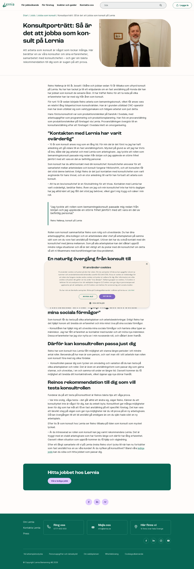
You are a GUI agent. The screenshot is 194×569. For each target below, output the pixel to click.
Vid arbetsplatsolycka (33, 554)
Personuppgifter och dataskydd (63, 554)
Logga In (184, 5)
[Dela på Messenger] (105, 502)
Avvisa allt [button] (88, 297)
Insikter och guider (67, 5)
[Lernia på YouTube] (168, 541)
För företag (48, 5)
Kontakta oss (87, 5)
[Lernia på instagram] (161, 541)
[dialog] (97, 284)
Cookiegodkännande (134, 554)
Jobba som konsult (46, 15)
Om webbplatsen (91, 554)
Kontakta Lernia (31, 527)
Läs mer (131, 290)
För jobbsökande (30, 5)
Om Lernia (28, 522)
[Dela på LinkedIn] (97, 502)
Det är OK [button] (107, 296)
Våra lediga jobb (59, 481)
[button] (160, 5)
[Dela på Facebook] (89, 502)
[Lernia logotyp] (8, 5)
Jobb (32, 15)
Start (25, 15)
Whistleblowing (112, 554)
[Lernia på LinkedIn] (153, 541)
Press (26, 533)
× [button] (147, 264)
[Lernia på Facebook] (146, 541)
